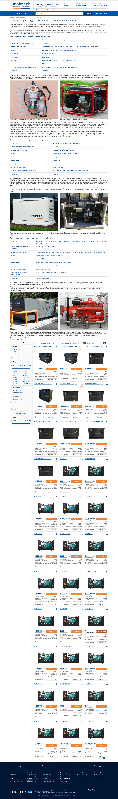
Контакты (102, 10)
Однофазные (18, 392)
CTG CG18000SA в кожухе (68, 384)
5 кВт (15, 371)
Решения (77, 10)
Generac (16, 349)
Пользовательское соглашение (60, 795)
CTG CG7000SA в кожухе (42, 346)
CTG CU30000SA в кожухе (42, 459)
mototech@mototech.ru (101, 5)
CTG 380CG (38, 684)
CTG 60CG (63, 496)
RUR (84, 343)
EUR (92, 343)
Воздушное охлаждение (21, 402)
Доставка (68, 766)
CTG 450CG (63, 721)
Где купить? (46, 766)
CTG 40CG (63, 459)
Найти (89, 13)
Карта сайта (72, 795)
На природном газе (20, 413)
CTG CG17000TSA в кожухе (43, 384)
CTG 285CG (89, 609)
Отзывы (34, 766)
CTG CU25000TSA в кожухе (68, 421)
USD (88, 343)
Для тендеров (98, 766)
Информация (89, 10)
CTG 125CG (89, 534)
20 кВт (26, 373)
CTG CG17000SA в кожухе (93, 346)
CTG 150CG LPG (90, 571)
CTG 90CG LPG (65, 534)
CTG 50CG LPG (90, 496)
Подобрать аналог (101, 631)
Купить (51, 369)
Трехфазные (18, 390)
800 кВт (16, 383)
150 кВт (26, 377)
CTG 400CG (38, 721)
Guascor (16, 356)
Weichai (16, 354)
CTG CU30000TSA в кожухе (94, 421)
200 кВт (16, 379)
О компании (39, 10)
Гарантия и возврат (82, 766)
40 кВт (26, 375)
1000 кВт (26, 383)
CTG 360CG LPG (65, 684)
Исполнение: (39, 379)
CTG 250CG (38, 646)
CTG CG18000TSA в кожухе (94, 384)
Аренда (64, 10)
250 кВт (26, 379)
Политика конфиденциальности (43, 795)
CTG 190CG (38, 609)
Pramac (16, 351)
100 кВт (16, 377)
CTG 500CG (89, 721)
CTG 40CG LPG (90, 459)
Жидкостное (18, 400)
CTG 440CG (89, 684)
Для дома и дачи (19, 409)
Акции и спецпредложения (18, 766)
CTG (14, 358)
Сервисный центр (52, 10)
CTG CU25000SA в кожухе (42, 421)
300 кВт (16, 381)
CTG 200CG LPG (65, 646)
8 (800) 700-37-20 (45, 4)
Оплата (57, 766)
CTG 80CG (37, 496)
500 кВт (26, 381)
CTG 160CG (63, 571)
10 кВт (26, 371)
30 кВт (15, 375)
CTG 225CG (63, 609)
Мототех (22, 5)
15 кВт (15, 373)
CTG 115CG (38, 571)
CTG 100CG (38, 534)
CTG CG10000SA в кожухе (68, 346)
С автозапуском (19, 411)
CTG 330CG (89, 646)
